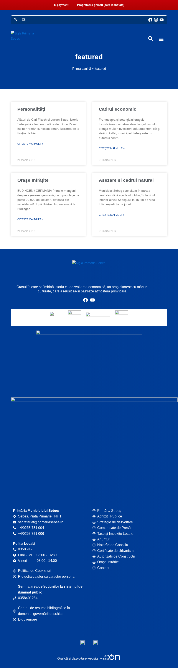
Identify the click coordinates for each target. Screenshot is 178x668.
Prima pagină (81, 68)
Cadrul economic (117, 109)
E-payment (61, 4)
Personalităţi (31, 109)
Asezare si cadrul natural (126, 180)
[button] (161, 39)
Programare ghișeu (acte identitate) (100, 4)
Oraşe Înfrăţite (33, 180)
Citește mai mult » (30, 143)
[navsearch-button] (150, 38)
